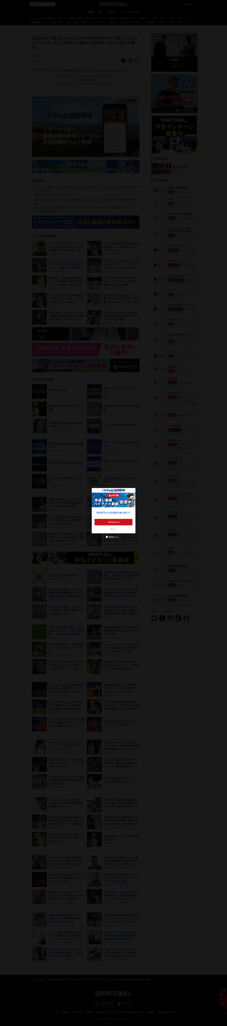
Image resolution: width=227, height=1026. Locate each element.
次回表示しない (113, 537)
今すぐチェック (113, 522)
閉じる (113, 529)
